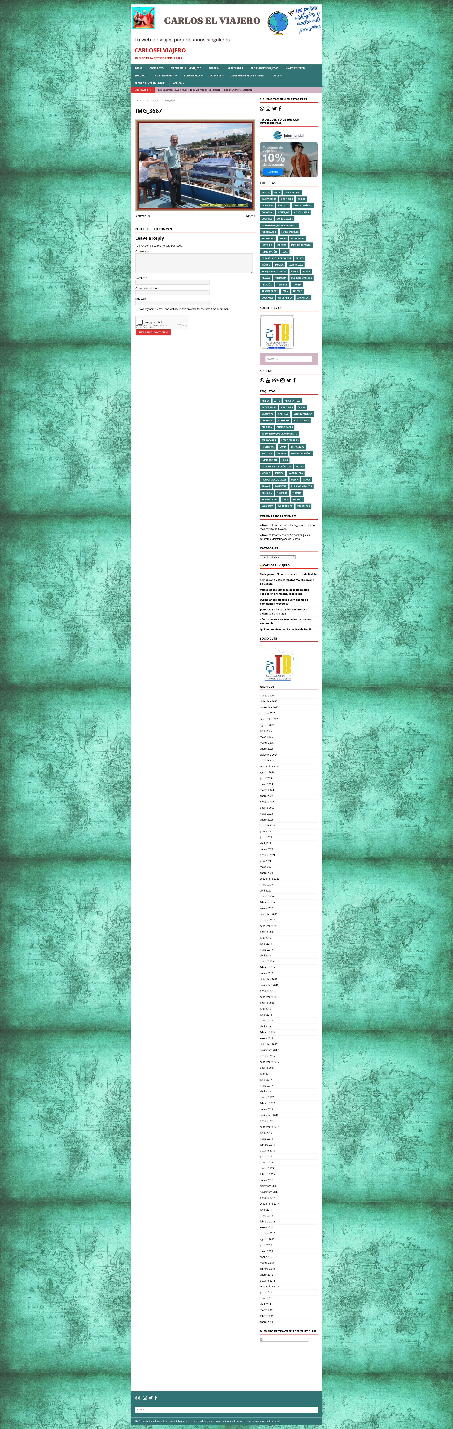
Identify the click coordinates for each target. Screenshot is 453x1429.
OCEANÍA (215, 75)
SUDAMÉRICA (192, 75)
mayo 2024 (266, 784)
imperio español (301, 245)
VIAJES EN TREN (295, 68)
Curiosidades (285, 218)
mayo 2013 (266, 1251)
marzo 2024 (267, 790)
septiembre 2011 (269, 1286)
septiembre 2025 (269, 719)
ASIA (276, 75)
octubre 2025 (267, 713)
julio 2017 (265, 1073)
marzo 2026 (267, 695)
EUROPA (140, 75)
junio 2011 (266, 1292)
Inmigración (269, 251)
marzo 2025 (267, 742)
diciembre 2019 (268, 914)
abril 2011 (265, 1304)
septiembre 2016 (269, 1126)
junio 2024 (266, 778)
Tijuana (296, 284)
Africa (265, 192)
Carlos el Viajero (276, 565)
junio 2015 (266, 1156)
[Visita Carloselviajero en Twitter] (274, 109)
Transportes (269, 291)
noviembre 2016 (269, 1115)
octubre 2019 (267, 920)
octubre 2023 (267, 802)
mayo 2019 (266, 949)
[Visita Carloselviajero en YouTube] (268, 381)
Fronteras (268, 238)
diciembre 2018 (268, 979)
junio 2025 (266, 731)
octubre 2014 (267, 1197)
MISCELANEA (235, 68)
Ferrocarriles (290, 231)
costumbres (301, 212)
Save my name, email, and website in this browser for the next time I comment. (184, 309)
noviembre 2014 (269, 1192)
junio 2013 (266, 1245)
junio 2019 (266, 943)
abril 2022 (265, 843)
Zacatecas (303, 297)
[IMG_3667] (195, 209)
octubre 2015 (267, 1150)
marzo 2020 (267, 896)
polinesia (280, 277)
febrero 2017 (267, 1103)
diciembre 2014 (268, 1186)
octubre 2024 (267, 760)
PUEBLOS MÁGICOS (301, 277)
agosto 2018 (267, 1002)
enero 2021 (266, 872)
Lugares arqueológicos (276, 258)
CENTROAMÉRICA (303, 205)
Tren (285, 291)
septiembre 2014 (269, 1203)
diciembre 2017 (268, 1044)
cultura (267, 218)
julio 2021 (265, 861)
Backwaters (269, 199)
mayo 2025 (266, 737)
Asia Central (292, 192)
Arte (277, 192)
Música (279, 264)
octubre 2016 (267, 1121)
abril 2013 (265, 1257)
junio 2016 (266, 1132)
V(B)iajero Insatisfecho (273, 525)
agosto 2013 (267, 1239)
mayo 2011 (266, 1298)
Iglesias (281, 245)
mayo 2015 (266, 1162)
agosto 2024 (267, 772)
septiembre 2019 (269, 926)
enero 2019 (266, 973)
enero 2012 (266, 1274)
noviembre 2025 (269, 707)
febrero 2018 (267, 1032)
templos (282, 284)
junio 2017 (266, 1079)
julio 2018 (265, 1008)
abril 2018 (265, 1026)
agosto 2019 (267, 931)
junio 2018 (266, 1014)
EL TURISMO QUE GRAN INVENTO (279, 225)
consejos (283, 212)
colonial (267, 212)
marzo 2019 (267, 961)
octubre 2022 (267, 825)
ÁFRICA (177, 83)
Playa (306, 271)
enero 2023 (266, 819)
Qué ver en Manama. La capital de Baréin (286, 629)
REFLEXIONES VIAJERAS (265, 68)
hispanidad (298, 238)
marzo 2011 (267, 1310)
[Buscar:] (289, 359)
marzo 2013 (267, 1262)
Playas (266, 277)
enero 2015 (266, 1180)
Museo (300, 258)
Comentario (142, 251)
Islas (285, 251)
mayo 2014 (266, 1215)
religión (267, 284)
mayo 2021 (266, 866)
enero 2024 (266, 796)
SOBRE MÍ (214, 68)
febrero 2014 (267, 1221)
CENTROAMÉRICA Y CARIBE (247, 75)
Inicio (138, 68)
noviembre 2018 (269, 985)
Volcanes (267, 297)
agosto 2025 (267, 725)
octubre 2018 (267, 991)
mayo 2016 (266, 1138)
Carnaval (267, 205)
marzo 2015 (267, 1168)
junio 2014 (266, 1209)
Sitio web (140, 298)
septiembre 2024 (269, 766)
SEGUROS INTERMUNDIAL (150, 83)
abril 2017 (265, 1091)
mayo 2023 (266, 813)
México (266, 264)
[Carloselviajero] (226, 40)
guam (283, 238)
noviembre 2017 (269, 1050)
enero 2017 (266, 1109)
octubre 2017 (267, 1056)
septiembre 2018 (269, 997)
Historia (267, 245)
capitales (287, 199)
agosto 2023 (267, 807)
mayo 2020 (266, 884)
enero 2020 (266, 908)
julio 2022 (265, 831)
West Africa (285, 297)
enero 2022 (266, 849)
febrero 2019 (267, 967)
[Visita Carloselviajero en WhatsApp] (262, 109)
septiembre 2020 (269, 878)
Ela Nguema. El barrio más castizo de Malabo (288, 574)
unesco (297, 291)
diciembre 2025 (268, 701)
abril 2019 (265, 955)
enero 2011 (266, 1322)
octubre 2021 (267, 855)
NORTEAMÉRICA (164, 75)
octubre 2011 (267, 1280)
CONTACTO (156, 68)
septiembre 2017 (269, 1062)
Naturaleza (295, 264)
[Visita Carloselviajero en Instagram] (268, 109)
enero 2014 (266, 1227)
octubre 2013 (267, 1233)
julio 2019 (265, 937)
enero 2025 (266, 748)
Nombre (140, 278)
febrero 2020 (267, 902)
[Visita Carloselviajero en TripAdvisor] (275, 381)
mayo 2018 (266, 1020)
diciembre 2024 (268, 754)
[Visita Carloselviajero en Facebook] (280, 109)
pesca (294, 271)
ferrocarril (269, 231)
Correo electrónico (146, 288)
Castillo (283, 205)
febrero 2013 (267, 1268)
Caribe (301, 199)
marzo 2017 (267, 1097)
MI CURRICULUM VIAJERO (186, 68)
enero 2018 (266, 1038)
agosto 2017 (267, 1067)
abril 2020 (265, 890)
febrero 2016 (267, 1144)
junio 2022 (266, 837)
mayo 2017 (266, 1085)
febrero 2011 (267, 1316)
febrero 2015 (267, 1174)
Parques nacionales (274, 271)
